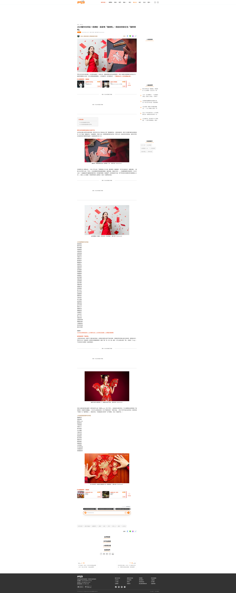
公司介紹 (116, 579)
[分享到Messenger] (133, 36)
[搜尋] (155, 2)
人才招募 (116, 581)
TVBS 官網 (151, 591)
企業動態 (116, 583)
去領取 (99, 86)
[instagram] (125, 587)
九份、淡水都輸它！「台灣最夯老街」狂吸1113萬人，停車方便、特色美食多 (150, 95)
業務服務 (140, 578)
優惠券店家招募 (130, 578)
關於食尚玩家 (117, 578)
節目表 (128, 581)
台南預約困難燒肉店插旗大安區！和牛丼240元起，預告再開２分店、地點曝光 (151, 101)
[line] (122, 587)
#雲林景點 (143, 151)
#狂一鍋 (143, 145)
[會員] (158, 2)
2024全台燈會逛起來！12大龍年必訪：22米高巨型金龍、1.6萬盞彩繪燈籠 (95, 332)
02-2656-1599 (86, 583)
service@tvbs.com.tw (85, 582)
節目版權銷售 (153, 578)
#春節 (99, 526)
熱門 (120, 2)
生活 (144, 2)
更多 (149, 2)
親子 (140, 2)
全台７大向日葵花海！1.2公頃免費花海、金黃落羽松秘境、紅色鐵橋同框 (150, 113)
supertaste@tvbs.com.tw (86, 580)
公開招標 (153, 579)
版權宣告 (128, 583)
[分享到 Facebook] (127, 36)
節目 (115, 2)
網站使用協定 (141, 581)
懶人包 (135, 2)
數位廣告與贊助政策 (143, 583)
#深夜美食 (153, 148)
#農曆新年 (94, 526)
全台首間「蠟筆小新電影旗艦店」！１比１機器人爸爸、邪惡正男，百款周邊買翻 (150, 107)
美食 (124, 2)
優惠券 (110, 2)
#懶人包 (114, 526)
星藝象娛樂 (153, 583)
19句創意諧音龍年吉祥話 (86, 124)
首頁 (78, 24)
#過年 (104, 526)
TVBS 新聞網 (157, 591)
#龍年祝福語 (87, 526)
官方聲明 (153, 581)
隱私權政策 (141, 579)
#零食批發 (150, 151)
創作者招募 (129, 579)
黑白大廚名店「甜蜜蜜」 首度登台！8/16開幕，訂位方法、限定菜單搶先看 (150, 89)
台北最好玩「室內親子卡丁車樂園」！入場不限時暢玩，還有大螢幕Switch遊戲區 (150, 119)
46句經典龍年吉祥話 (85, 122)
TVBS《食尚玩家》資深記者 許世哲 (88, 36)
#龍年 (119, 526)
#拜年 (108, 526)
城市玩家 (103, 2)
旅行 (130, 2)
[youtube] (119, 587)
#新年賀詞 (80, 526)
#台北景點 (149, 145)
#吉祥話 (124, 526)
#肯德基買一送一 (145, 148)
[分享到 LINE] (130, 36)
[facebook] (116, 587)
